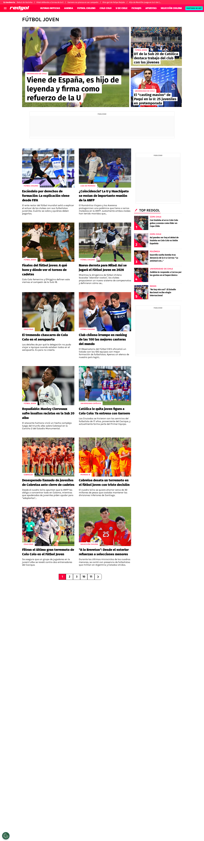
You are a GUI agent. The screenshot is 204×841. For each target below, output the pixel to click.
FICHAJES (136, 8)
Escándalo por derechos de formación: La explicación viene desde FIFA (45, 195)
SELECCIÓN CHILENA (171, 8)
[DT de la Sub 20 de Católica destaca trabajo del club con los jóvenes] (156, 46)
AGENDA (68, 8)
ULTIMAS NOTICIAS (50, 8)
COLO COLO (106, 8)
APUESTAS (151, 8)
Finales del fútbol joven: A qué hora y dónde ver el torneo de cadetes (44, 269)
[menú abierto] (5, 8)
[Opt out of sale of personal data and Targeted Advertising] (6, 836)
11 (91, 576)
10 (83, 576)
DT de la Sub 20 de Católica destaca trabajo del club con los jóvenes (156, 58)
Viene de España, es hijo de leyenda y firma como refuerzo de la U (73, 88)
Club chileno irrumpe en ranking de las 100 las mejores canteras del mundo (103, 339)
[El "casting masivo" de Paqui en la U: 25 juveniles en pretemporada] (156, 87)
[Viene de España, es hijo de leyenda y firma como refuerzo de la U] (75, 67)
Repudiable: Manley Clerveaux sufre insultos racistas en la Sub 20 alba (48, 413)
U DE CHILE (121, 8)
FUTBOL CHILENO (86, 8)
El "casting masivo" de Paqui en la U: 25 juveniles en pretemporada (155, 99)
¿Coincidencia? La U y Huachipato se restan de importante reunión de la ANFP (104, 195)
